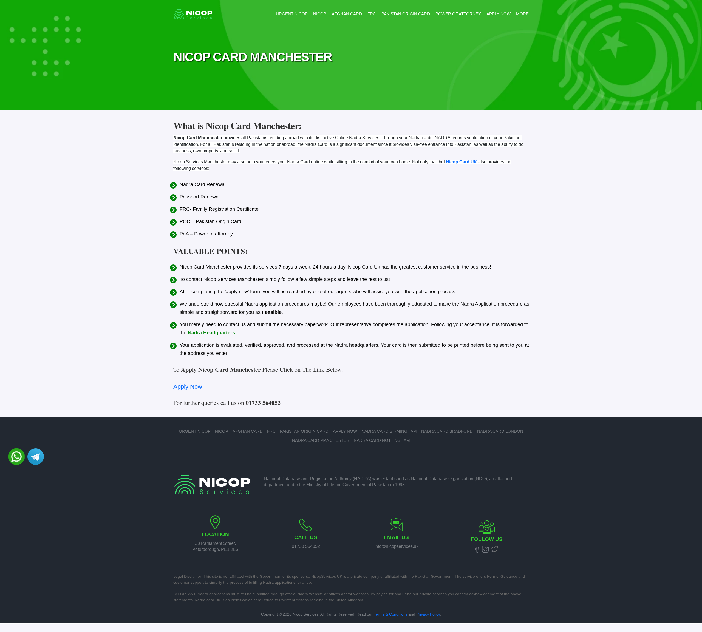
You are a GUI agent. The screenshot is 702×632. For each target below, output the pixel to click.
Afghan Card (248, 431)
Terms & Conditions (390, 614)
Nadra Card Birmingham (389, 431)
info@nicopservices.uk (396, 546)
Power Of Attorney (458, 14)
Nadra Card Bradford (447, 431)
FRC (371, 14)
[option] (351, 55)
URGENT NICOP (292, 14)
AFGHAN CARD (347, 14)
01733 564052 (306, 546)
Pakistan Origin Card (405, 14)
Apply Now (498, 14)
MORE (522, 14)
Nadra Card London (500, 431)
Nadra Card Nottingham (382, 440)
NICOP (319, 14)
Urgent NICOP (195, 431)
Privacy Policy (428, 614)
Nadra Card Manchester (320, 440)
